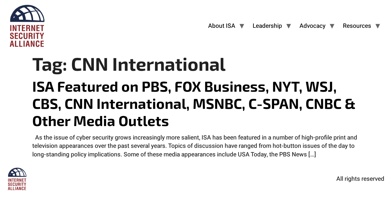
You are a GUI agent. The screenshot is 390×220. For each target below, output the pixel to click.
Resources (357, 25)
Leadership (267, 25)
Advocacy (312, 25)
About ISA (221, 25)
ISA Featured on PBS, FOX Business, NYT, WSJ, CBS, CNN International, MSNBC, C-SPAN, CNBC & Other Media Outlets (193, 103)
